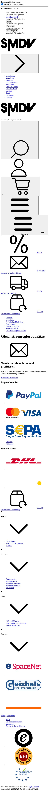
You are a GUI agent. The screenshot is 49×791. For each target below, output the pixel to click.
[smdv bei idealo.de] (23, 712)
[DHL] (23, 469)
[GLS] (23, 487)
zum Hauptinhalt (12, 17)
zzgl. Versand (34, 787)
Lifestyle (9, 97)
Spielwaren (10, 84)
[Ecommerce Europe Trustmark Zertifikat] (23, 783)
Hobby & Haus (11, 82)
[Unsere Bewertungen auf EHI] (23, 764)
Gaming (9, 91)
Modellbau (10, 78)
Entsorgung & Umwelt (14, 543)
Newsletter (10, 588)
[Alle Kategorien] (20, 205)
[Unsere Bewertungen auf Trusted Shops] (23, 746)
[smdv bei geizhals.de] (23, 693)
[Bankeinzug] (23, 440)
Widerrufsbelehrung (13, 583)
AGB (8, 720)
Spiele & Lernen (12, 87)
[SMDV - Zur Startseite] (19, 53)
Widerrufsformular (13, 586)
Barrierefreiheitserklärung (15, 726)
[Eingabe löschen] (20, 130)
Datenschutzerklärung (14, 722)
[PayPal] (23, 403)
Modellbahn (10, 76)
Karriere (9, 546)
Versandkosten (11, 581)
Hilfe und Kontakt (12, 621)
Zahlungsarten (11, 579)
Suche (9, 21)
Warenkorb (10, 26)
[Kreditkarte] (23, 421)
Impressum (10, 724)
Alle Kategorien (12, 31)
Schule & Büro (11, 89)
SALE (39, 253)
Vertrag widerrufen (13, 625)
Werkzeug (9, 80)
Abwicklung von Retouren (16, 623)
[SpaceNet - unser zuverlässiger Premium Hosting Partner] (23, 675)
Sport (8, 93)
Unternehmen (11, 541)
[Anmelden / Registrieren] (19, 176)
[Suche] (20, 149)
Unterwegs (10, 95)
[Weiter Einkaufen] (20, 63)
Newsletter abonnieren (9, 378)
